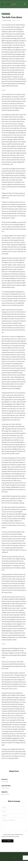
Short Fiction (5, 13)
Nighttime (5, 792)
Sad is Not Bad (6, 785)
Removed (4, 779)
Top (14, 857)
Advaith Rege (7, 20)
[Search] (24, 4)
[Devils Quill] (10, 4)
